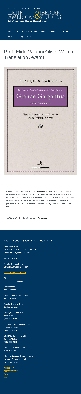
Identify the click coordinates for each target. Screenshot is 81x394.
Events (18, 31)
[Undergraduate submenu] (48, 31)
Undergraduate (40, 31)
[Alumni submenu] (15, 36)
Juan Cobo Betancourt (13, 281)
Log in (6, 377)
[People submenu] (70, 31)
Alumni (11, 37)
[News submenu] (31, 31)
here (8, 207)
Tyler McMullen (10, 339)
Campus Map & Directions (15, 272)
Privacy (7, 374)
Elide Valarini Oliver (39, 191)
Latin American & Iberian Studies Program (29, 240)
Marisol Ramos (10, 351)
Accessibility (9, 368)
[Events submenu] (22, 31)
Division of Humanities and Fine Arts (19, 356)
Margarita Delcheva (12, 327)
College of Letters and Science (17, 359)
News (28, 31)
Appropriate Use (11, 371)
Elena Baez (9, 316)
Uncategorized (43, 218)
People (66, 31)
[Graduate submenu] (60, 31)
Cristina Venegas (11, 307)
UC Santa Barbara (12, 362)
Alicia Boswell (10, 290)
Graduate (55, 31)
